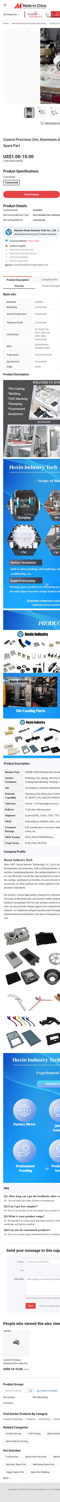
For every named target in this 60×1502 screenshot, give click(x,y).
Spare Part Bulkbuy (40, 1472)
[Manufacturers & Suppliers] (30, 5)
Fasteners (8, 1402)
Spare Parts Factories (36, 1456)
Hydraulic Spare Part (16, 1464)
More (6, 1478)
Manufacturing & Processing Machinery (29, 23)
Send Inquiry (31, 194)
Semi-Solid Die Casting (17, 1441)
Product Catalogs (48, 1390)
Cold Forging (34, 1433)
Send (30, 1305)
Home (5, 23)
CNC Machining (40, 1397)
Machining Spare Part (43, 1464)
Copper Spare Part (15, 1472)
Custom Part (12, 1456)
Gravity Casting (13, 1433)
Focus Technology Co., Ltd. (40, 1489)
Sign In (8, 264)
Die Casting (8, 1397)
